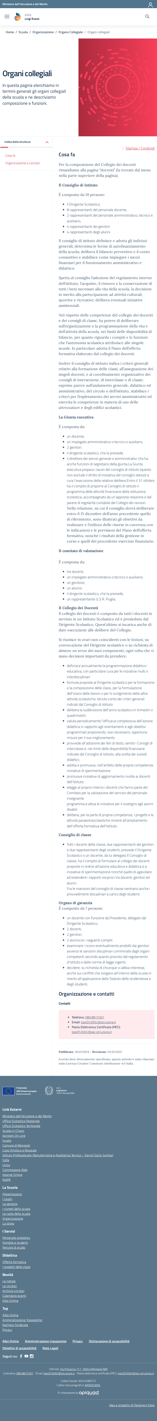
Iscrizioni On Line (13, 1135)
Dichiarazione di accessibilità (109, 1341)
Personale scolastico (16, 1237)
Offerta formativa (14, 1261)
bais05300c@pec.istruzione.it (92, 1031)
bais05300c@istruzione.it (98, 1022)
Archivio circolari (13, 1290)
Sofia (5, 1160)
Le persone (9, 1203)
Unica (6, 1164)
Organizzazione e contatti (22, 163)
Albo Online (10, 1300)
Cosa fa (10, 155)
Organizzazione (12, 1218)
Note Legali (50, 1348)
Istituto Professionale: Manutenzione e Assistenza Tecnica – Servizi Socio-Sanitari (57, 1155)
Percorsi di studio (13, 1247)
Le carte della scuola (16, 1213)
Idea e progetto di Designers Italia (132, 1405)
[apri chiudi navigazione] (6, 16)
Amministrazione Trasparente (22, 1320)
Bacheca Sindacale (15, 1324)
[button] (26, 142)
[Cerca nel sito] (147, 17)
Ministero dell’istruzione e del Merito (27, 1116)
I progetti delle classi (16, 1266)
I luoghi (7, 1198)
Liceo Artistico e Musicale (19, 1150)
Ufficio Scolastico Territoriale (21, 1125)
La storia (8, 1223)
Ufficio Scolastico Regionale (21, 1120)
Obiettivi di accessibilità (19, 1348)
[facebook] (21, 1356)
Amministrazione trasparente (45, 1341)
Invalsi (6, 1140)
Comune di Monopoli (16, 1145)
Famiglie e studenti (15, 1242)
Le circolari (9, 1285)
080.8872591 (94, 1017)
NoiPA (6, 1179)
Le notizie (9, 1281)
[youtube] (26, 1356)
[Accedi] (151, 4)
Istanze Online (12, 1174)
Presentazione (12, 1194)
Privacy (7, 1329)
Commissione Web (14, 1169)
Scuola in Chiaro (13, 1130)
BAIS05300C (93, 1385)
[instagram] (32, 1356)
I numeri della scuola (16, 1208)
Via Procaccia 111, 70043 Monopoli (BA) (84, 1369)
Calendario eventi (14, 1295)
